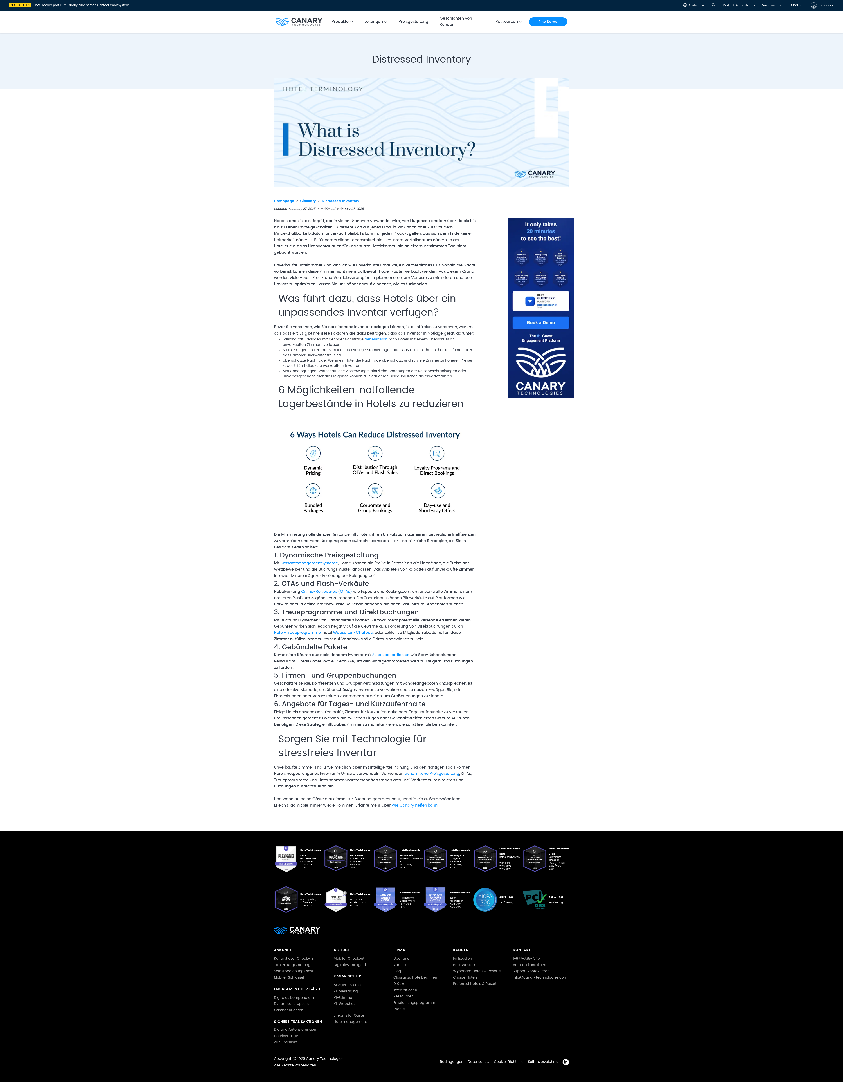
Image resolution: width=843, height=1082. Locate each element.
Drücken (400, 984)
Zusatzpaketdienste (390, 655)
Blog (397, 971)
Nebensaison (376, 339)
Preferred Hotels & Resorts (475, 984)
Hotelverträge (286, 1036)
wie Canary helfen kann (415, 805)
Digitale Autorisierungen (295, 1029)
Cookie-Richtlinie (509, 1062)
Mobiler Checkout (349, 958)
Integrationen (405, 990)
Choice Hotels (465, 977)
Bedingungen (451, 1062)
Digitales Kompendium (294, 997)
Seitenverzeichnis (543, 1062)
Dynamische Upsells (291, 1004)
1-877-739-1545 (526, 958)
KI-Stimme (343, 997)
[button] (693, 5)
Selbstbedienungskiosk (294, 971)
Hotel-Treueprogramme (297, 633)
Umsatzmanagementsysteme (309, 563)
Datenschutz (479, 1062)
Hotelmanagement (350, 1022)
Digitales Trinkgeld (350, 965)
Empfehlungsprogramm (414, 1002)
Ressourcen (403, 996)
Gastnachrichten (288, 1010)
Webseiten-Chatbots (353, 633)
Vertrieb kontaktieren (739, 5)
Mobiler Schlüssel (289, 977)
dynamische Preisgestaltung (432, 774)
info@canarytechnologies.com (540, 977)
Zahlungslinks (285, 1042)
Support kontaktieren (531, 971)
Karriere (400, 965)
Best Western (464, 965)
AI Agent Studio (347, 985)
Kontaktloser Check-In (293, 958)
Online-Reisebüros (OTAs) (326, 592)
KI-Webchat (344, 1004)
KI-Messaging (346, 991)
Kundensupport (773, 5)
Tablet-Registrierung (292, 965)
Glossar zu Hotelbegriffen (415, 977)
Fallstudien (462, 958)
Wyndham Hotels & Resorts (477, 971)
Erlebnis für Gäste (349, 1015)
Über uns (401, 958)
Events (399, 1009)
